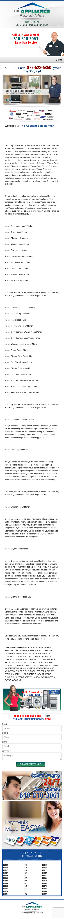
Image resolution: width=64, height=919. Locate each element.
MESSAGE (6, 751)
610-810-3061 (26, 38)
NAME (4, 724)
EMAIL (4, 742)
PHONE (5, 733)
